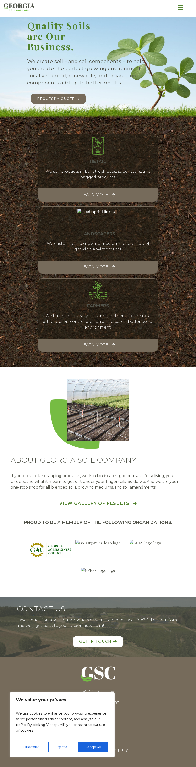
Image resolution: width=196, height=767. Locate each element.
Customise (31, 747)
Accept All (93, 747)
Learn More (94, 195)
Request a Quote (56, 99)
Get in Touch (95, 641)
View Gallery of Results (94, 503)
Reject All (62, 747)
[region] (62, 724)
